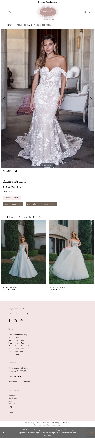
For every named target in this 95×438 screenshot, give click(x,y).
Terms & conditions (43, 422)
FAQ (10, 409)
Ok (91, 432)
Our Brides (13, 398)
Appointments (14, 395)
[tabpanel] (47, 98)
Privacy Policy (29, 422)
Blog (10, 407)
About (11, 401)
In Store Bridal (44, 25)
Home (9, 25)
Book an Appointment (13, 204)
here (49, 435)
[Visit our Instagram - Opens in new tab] (15, 320)
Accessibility (55, 422)
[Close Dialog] (3, 432)
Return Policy (66, 422)
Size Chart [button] (7, 191)
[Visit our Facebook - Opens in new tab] (10, 320)
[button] (4, 12)
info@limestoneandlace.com (20, 382)
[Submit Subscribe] (27, 314)
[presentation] (23, 252)
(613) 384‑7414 (15, 376)
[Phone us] (9, 12)
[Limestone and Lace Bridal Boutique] (47, 12)
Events (11, 412)
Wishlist (12, 404)
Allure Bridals (24, 25)
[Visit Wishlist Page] (90, 12)
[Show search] (85, 12)
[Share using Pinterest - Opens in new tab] (16, 171)
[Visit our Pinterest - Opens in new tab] (21, 320)
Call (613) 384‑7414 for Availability (41, 204)
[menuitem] (4, 12)
